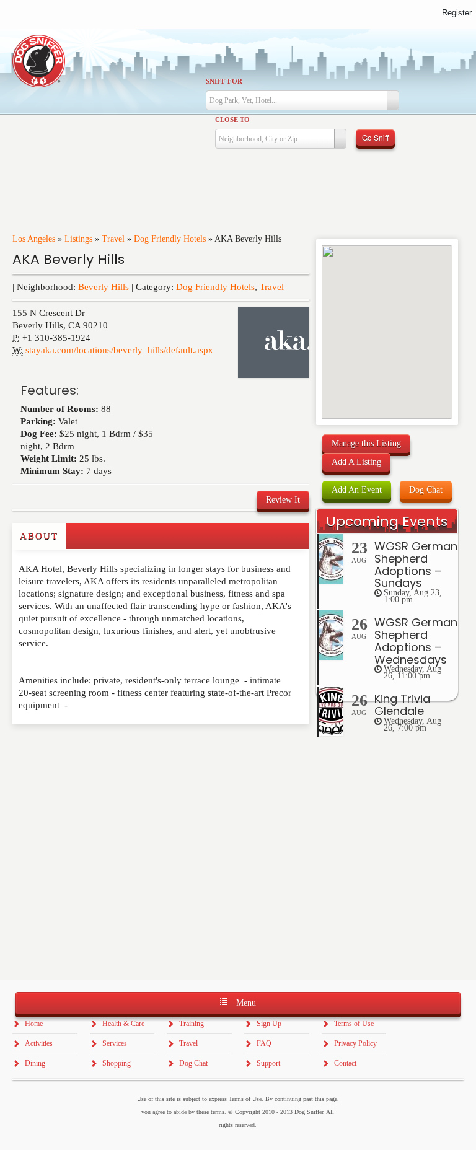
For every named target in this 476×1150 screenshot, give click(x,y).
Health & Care (123, 1023)
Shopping (116, 1063)
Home (34, 1023)
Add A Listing (356, 462)
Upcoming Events (386, 521)
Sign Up (269, 1023)
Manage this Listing (366, 443)
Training (191, 1023)
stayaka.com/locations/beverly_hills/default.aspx (119, 350)
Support (268, 1063)
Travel (113, 239)
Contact (345, 1063)
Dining (35, 1063)
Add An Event (357, 489)
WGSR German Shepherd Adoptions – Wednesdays (415, 641)
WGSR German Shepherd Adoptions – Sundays (415, 564)
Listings (78, 239)
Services (114, 1043)
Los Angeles (33, 239)
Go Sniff (375, 137)
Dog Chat (426, 489)
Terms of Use (354, 1023)
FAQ (264, 1043)
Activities (39, 1043)
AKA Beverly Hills (68, 259)
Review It (283, 499)
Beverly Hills (103, 287)
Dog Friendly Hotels (170, 239)
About (39, 536)
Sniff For (224, 81)
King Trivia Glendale (402, 705)
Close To (232, 119)
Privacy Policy (355, 1043)
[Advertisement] (84, 748)
